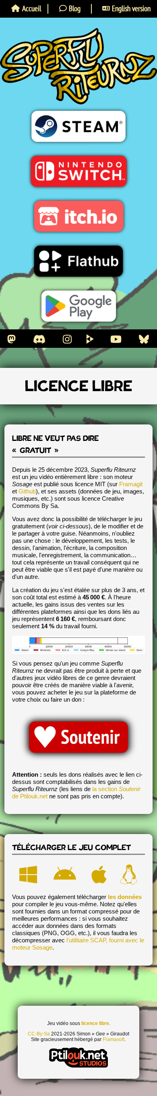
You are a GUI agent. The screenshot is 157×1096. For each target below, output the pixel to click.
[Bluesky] (144, 339)
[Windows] (28, 875)
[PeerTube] (90, 339)
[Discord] (39, 339)
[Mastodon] (11, 339)
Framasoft (113, 1039)
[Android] (65, 875)
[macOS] (99, 875)
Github (27, 491)
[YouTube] (116, 339)
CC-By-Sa (39, 1034)
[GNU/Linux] (129, 875)
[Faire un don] (78, 737)
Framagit (131, 484)
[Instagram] (67, 339)
